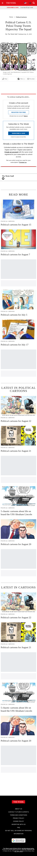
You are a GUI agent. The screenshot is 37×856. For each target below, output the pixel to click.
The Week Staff (12, 34)
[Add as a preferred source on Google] (18, 840)
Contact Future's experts (18, 812)
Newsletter (32, 79)
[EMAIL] (3, 178)
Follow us (22, 79)
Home (11, 17)
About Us (18, 809)
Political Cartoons (21, 17)
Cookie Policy (18, 821)
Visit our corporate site (28, 849)
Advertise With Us (18, 824)
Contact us (23, 162)
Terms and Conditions (18, 815)
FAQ (18, 827)
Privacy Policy (18, 818)
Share (6, 79)
